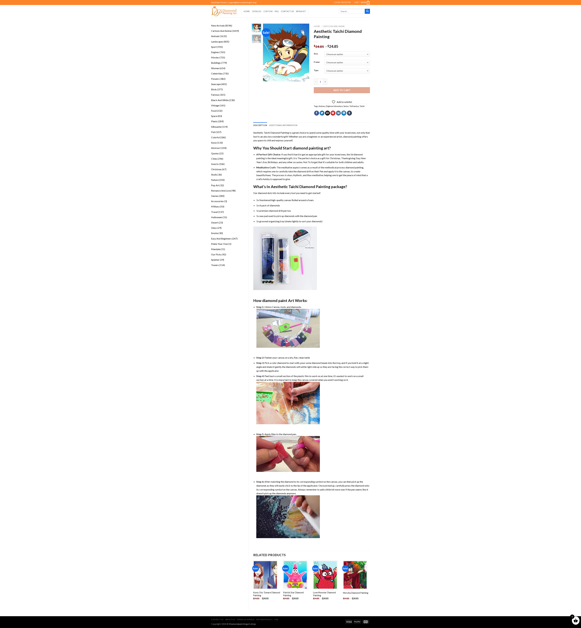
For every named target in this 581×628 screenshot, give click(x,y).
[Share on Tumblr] (349, 113)
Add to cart (341, 90)
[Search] (367, 11)
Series (346, 106)
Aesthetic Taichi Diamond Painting (271, 132)
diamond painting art (311, 148)
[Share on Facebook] (316, 113)
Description (260, 125)
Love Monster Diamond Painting (324, 594)
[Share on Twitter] (322, 113)
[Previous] (268, 52)
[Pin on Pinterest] (332, 113)
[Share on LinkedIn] (343, 113)
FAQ (277, 11)
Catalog (256, 11)
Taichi (361, 106)
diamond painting (352, 136)
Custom (267, 11)
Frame (317, 62)
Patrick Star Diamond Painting (293, 594)
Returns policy (264, 619)
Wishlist (301, 11)
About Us (230, 619)
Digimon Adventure (334, 106)
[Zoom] (267, 78)
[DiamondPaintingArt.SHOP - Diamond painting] (224, 11)
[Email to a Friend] (327, 113)
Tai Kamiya (354, 106)
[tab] (260, 125)
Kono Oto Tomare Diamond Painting (266, 594)
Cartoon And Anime (334, 26)
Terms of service (246, 619)
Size (316, 54)
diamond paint (274, 300)
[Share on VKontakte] (338, 113)
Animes (322, 106)
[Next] (304, 52)
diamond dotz (265, 193)
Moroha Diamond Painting (355, 593)
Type (316, 70)
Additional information (283, 125)
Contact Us (287, 11)
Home (247, 11)
